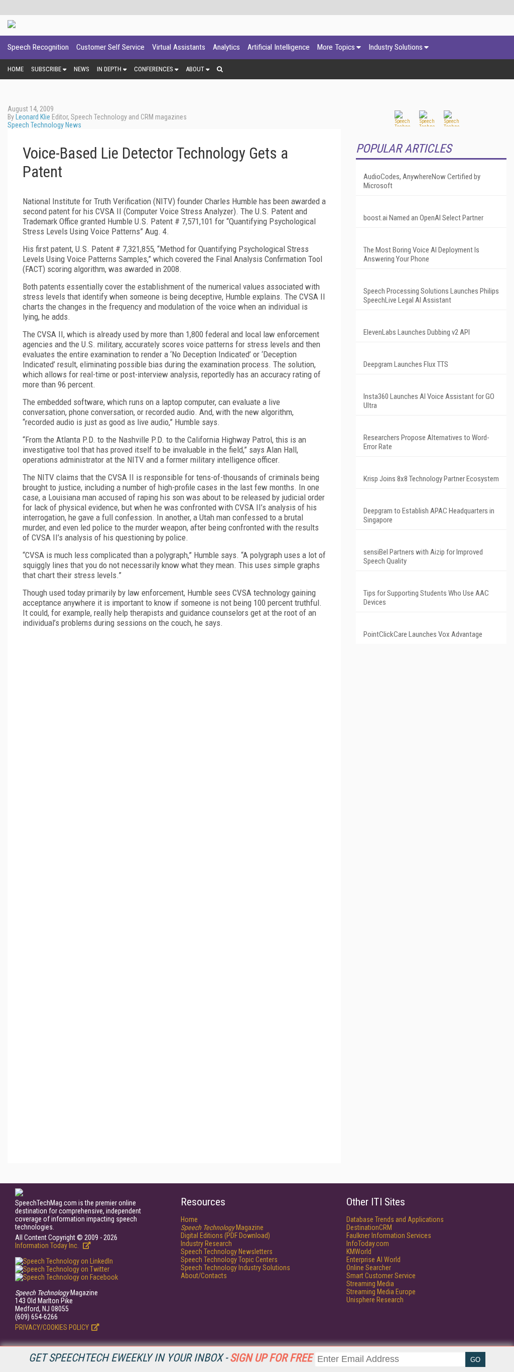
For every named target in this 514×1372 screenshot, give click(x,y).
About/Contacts (204, 1276)
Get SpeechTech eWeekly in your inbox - (170, 1357)
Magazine (222, 1227)
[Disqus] (174, 760)
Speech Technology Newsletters (227, 1252)
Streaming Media (370, 1284)
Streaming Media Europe (381, 1292)
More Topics (336, 47)
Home (16, 69)
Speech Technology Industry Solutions (235, 1268)
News (81, 69)
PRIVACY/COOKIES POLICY (52, 1327)
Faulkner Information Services (388, 1235)
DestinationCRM (369, 1227)
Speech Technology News (44, 125)
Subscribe (46, 69)
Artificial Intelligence (278, 47)
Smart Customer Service (381, 1276)
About (195, 69)
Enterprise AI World (373, 1260)
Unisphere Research (375, 1300)
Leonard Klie (33, 117)
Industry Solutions (395, 47)
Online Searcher (368, 1268)
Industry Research (206, 1244)
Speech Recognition (38, 47)
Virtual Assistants (178, 47)
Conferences (153, 69)
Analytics (226, 47)
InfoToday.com (367, 1244)
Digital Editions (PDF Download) (225, 1235)
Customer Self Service (110, 47)
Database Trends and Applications (395, 1219)
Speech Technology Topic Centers (229, 1260)
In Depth (109, 69)
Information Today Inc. (47, 1246)
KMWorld (358, 1252)
